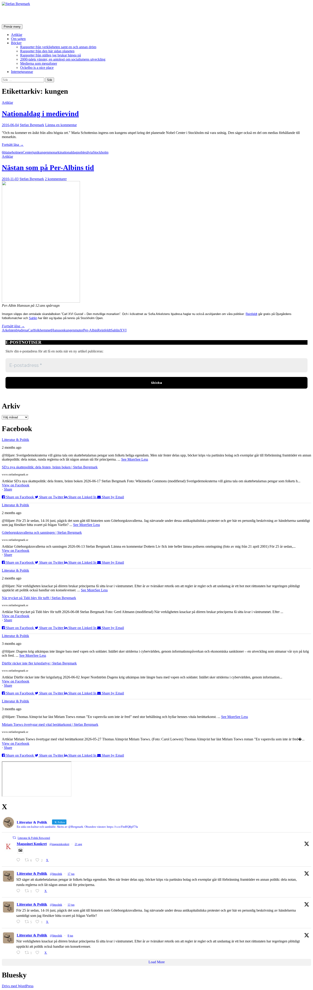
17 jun (71, 873)
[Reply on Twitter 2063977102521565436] (19, 952)
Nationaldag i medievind (40, 113)
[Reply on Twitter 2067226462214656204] (19, 891)
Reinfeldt (251, 314)
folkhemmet (42, 330)
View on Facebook (15, 485)
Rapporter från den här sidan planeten (47, 51)
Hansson (57, 330)
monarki (54, 152)
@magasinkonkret (59, 844)
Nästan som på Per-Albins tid (48, 167)
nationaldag (68, 152)
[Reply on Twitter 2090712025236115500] (19, 860)
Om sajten (18, 39)
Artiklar (16, 35)
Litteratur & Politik (15, 440)
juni (35, 152)
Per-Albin (90, 330)
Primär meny (12, 26)
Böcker (16, 43)
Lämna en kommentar (61, 125)
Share (8, 489)
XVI (123, 330)
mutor (79, 330)
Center (27, 152)
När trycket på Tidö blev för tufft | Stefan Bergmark (39, 598)
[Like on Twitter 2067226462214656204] (38, 891)
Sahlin (33, 318)
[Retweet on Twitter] (14, 837)
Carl (31, 330)
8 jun (70, 935)
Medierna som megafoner (38, 63)
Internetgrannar (22, 72)
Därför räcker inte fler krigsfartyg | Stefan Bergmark (39, 663)
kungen (43, 152)
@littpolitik (56, 873)
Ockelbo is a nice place (37, 67)
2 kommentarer (56, 179)
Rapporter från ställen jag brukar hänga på (50, 55)
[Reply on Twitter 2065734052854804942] (19, 922)
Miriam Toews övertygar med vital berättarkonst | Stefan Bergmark (50, 724)
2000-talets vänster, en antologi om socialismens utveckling (62, 59)
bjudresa (22, 330)
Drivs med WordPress (17, 986)
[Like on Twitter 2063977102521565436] (38, 952)
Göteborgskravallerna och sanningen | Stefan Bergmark (42, 532)
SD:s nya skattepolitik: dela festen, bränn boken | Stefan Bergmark (50, 467)
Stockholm (100, 152)
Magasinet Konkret (32, 844)
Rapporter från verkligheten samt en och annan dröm (58, 47)
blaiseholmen (13, 152)
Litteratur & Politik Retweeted (34, 838)
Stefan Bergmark (29, 15)
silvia (89, 152)
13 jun (71, 904)
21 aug (78, 844)
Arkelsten (9, 330)
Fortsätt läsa (13, 145)
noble (81, 152)
